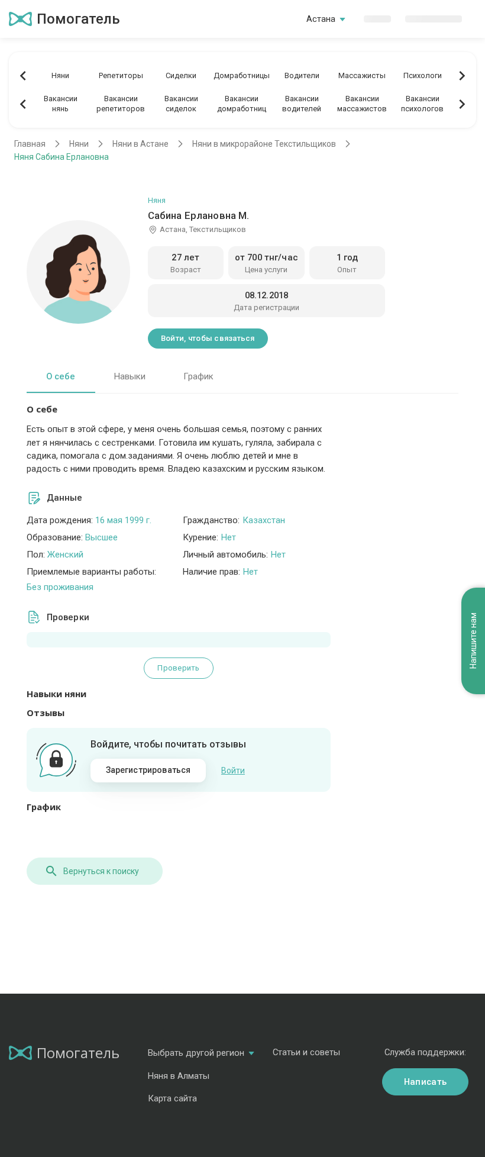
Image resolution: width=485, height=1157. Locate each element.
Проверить (178, 667)
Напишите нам (473, 641)
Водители (301, 75)
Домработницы (242, 75)
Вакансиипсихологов (422, 103)
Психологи (422, 75)
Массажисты (362, 75)
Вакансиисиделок (181, 103)
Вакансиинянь (60, 103)
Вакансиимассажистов (362, 103)
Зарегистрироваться (148, 770)
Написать (425, 1082)
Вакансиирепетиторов (120, 103)
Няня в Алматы (178, 1076)
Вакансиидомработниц (241, 103)
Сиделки (181, 75)
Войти (233, 770)
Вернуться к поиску (101, 871)
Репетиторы (121, 75)
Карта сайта (172, 1098)
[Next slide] (461, 76)
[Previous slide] (23, 76)
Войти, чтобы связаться (208, 338)
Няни (60, 75)
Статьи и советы (306, 1052)
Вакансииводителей (301, 103)
